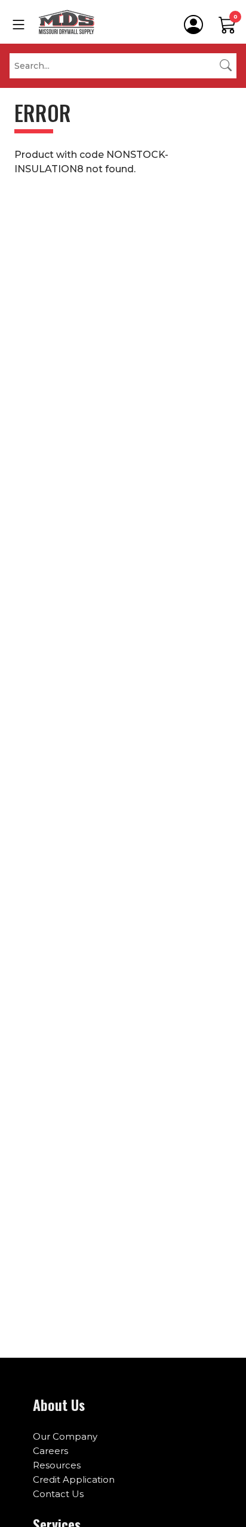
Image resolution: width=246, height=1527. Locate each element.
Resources (57, 1465)
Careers (50, 1450)
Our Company (65, 1436)
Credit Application (74, 1479)
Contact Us (58, 1493)
